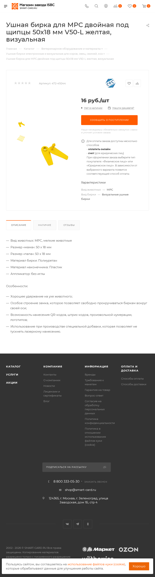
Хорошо (139, 566)
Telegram (77, 524)
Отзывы (69, 225)
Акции (12, 382)
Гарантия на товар (97, 389)
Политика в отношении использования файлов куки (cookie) (95, 436)
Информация (96, 366)
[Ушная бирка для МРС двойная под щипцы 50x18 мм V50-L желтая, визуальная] (52, 154)
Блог (46, 401)
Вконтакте (67, 524)
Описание (18, 225)
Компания (52, 366)
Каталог (13, 366)
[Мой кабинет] (106, 6)
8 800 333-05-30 (66, 481)
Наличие (44, 225)
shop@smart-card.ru (80, 490)
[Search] (96, 6)
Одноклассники (88, 524)
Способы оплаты (132, 378)
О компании (51, 380)
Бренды (90, 374)
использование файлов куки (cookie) (96, 564)
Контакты (49, 374)
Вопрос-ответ (94, 395)
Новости (49, 385)
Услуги (12, 374)
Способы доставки (133, 384)
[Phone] (87, 6)
